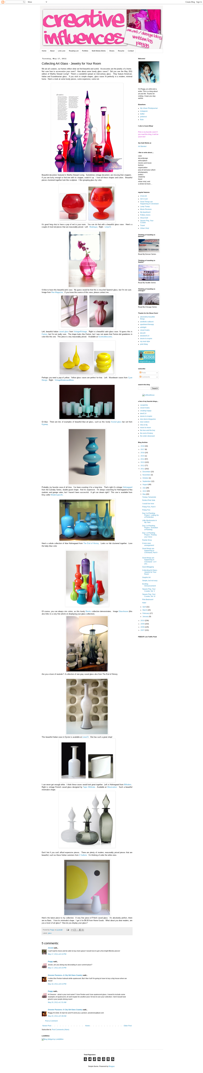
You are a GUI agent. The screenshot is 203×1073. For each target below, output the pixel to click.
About (52, 51)
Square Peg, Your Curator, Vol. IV (148, 595)
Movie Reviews (146, 209)
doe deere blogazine (148, 419)
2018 (143, 446)
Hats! (144, 603)
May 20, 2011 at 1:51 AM (57, 1002)
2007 (143, 630)
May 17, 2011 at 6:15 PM (57, 968)
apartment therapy (147, 324)
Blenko (88, 611)
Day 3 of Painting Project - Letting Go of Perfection (150, 515)
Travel (142, 225)
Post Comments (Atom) (60, 1030)
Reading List (73, 51)
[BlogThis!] (74, 930)
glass (50, 933)
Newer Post (46, 1026)
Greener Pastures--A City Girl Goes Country (65, 975)
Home (44, 51)
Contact (131, 51)
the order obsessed (147, 436)
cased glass (64, 332)
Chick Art (143, 196)
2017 (143, 449)
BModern (127, 785)
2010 (143, 621)
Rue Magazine (57, 292)
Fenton (44, 334)
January (146, 617)
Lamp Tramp (145, 206)
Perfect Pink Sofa (148, 500)
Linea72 (108, 227)
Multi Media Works (99, 51)
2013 (143, 462)
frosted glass (116, 422)
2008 (143, 627)
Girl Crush (144, 199)
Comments (145, 377)
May (144, 494)
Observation (112, 787)
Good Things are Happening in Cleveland (149, 203)
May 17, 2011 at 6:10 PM (57, 954)
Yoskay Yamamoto (149, 497)
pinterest (143, 117)
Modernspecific (57, 495)
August (145, 484)
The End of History (91, 543)
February (146, 613)
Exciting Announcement (149, 585)
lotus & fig (143, 425)
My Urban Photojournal (149, 108)
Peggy (50, 962)
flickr (142, 120)
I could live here (148, 504)
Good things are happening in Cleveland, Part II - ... (150, 551)
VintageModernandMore (64, 380)
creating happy (145, 411)
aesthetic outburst (146, 322)
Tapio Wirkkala (89, 787)
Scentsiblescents (105, 337)
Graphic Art (146, 577)
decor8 (142, 333)
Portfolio (85, 51)
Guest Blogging (148, 567)
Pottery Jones (145, 215)
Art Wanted (142, 146)
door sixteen (144, 422)
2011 (143, 469)
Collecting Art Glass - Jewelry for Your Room (150, 572)
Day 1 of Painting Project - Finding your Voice (149, 535)
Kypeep (45, 424)
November (147, 475)
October (146, 478)
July (144, 488)
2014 (143, 459)
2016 (143, 453)
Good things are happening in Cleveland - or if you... (149, 561)
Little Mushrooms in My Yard (149, 521)
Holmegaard (127, 487)
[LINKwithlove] (148, 395)
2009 (143, 624)
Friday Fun (146, 510)
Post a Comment (51, 1021)
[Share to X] (77, 930)
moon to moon (145, 428)
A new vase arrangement (148, 544)
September (147, 481)
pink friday (144, 344)
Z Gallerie (83, 855)
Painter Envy (147, 540)
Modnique (93, 227)
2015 (143, 456)
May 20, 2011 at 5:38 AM (57, 1016)
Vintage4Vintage (80, 332)
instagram (144, 111)
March (145, 610)
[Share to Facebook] (80, 930)
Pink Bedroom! (147, 600)
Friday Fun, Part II (148, 507)
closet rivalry (145, 330)
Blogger (111, 1066)
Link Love (61, 51)
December (147, 472)
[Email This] (72, 930)
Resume (121, 51)
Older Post (128, 1026)
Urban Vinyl (144, 228)
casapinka (144, 405)
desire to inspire (146, 339)
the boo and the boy (147, 430)
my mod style (145, 341)
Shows (111, 51)
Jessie (50, 948)
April (144, 607)
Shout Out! (144, 218)
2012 (143, 466)
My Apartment (145, 212)
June (145, 491)
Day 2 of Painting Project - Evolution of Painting (150, 528)
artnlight (143, 327)
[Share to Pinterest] (82, 930)
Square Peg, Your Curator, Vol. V (148, 590)
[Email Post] (67, 930)
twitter (142, 114)
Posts (143, 373)
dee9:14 (143, 413)
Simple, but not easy (149, 581)
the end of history (146, 433)
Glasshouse (123, 611)
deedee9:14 (144, 336)
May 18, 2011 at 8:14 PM (57, 984)
